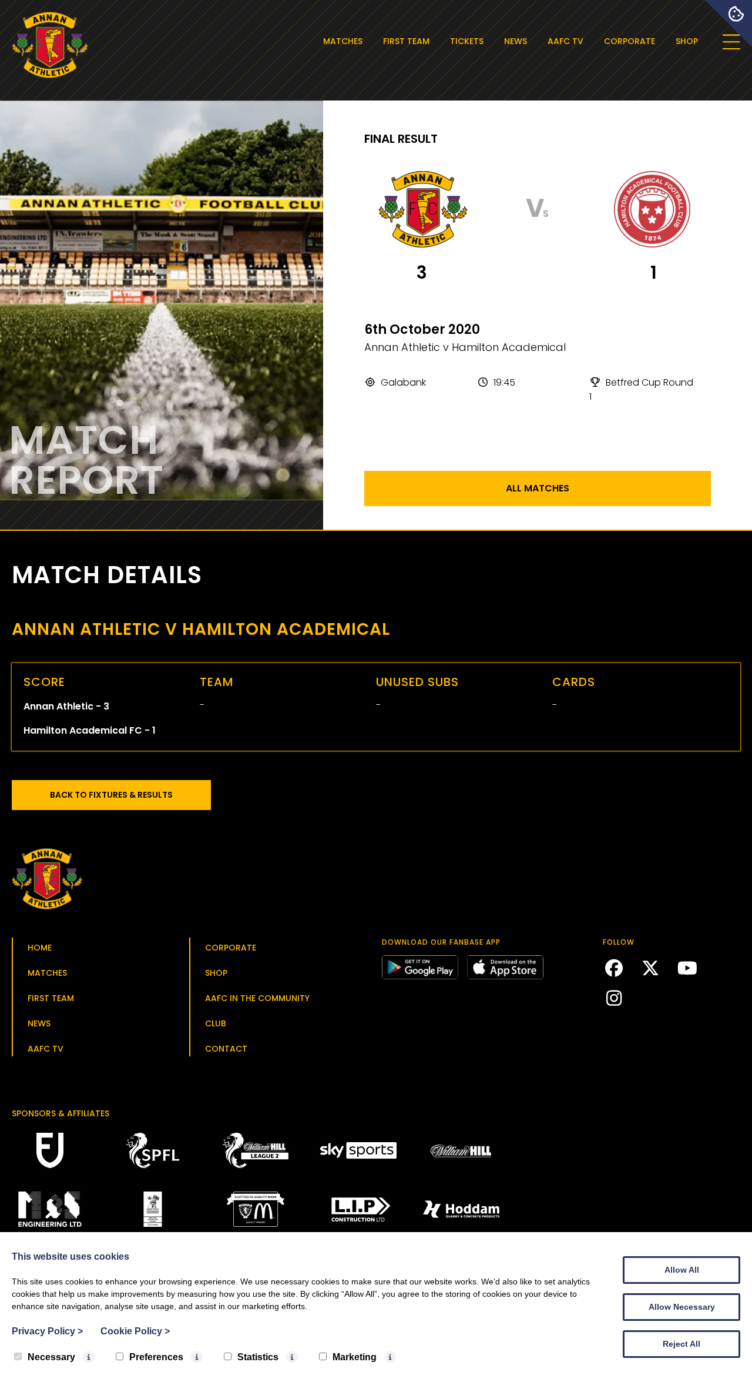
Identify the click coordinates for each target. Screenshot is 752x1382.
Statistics (257, 1357)
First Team (406, 41)
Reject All (681, 1343)
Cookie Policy (135, 1331)
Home (40, 947)
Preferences (156, 1357)
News (515, 41)
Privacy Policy (47, 1331)
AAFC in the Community (257, 998)
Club (215, 1023)
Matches (342, 41)
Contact (226, 1049)
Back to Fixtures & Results (111, 795)
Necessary (51, 1357)
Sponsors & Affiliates (60, 1113)
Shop (687, 41)
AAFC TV (565, 41)
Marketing (355, 1357)
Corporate (629, 41)
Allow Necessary (682, 1306)
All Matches (537, 488)
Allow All (681, 1269)
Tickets (467, 41)
